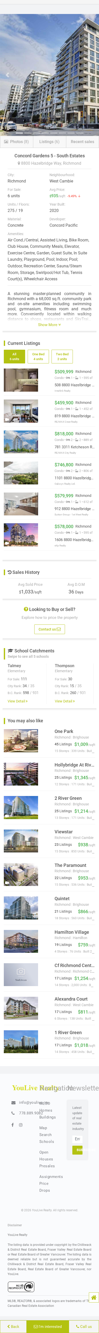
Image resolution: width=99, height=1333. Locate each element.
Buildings (47, 1117)
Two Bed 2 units (62, 356)
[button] (94, 1297)
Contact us (48, 629)
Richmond (72, 163)
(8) (19, 141)
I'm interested (50, 1326)
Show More (48, 325)
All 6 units (14, 356)
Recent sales (82, 141)
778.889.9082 (31, 1113)
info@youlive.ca (33, 1102)
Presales (47, 1166)
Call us (85, 1326)
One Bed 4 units (38, 356)
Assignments (51, 1176)
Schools (46, 1141)
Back (14, 1326)
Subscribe (79, 1150)
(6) (49, 141)
